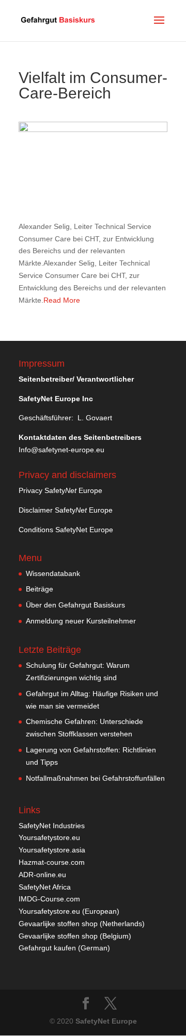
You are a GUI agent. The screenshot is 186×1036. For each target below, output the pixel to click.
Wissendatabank (53, 573)
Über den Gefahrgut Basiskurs (75, 605)
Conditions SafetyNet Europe (66, 529)
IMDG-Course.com (49, 899)
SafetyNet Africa (45, 887)
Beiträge (39, 589)
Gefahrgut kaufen (47, 948)
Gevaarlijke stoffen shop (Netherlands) (82, 923)
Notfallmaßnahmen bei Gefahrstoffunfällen (95, 778)
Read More (61, 300)
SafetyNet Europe (106, 1021)
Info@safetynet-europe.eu (61, 450)
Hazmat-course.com (52, 862)
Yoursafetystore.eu (49, 837)
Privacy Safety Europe (60, 490)
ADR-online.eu (42, 874)
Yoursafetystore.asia (52, 850)
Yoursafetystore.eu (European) (69, 911)
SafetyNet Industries (52, 825)
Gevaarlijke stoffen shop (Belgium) (75, 936)
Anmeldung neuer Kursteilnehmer (81, 621)
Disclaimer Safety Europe (66, 510)
